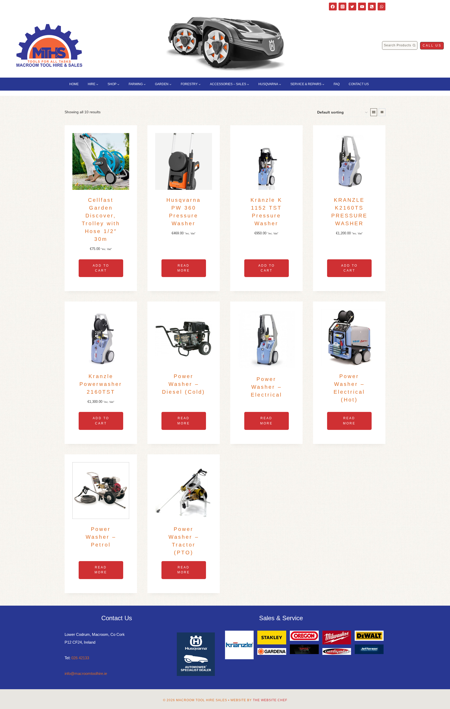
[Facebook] (333, 6)
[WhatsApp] (381, 6)
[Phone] (372, 6)
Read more (183, 268)
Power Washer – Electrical (266, 387)
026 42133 (80, 658)
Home (74, 84)
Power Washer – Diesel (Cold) (183, 384)
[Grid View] (373, 112)
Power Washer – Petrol (101, 537)
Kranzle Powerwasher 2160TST (100, 384)
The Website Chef (270, 700)
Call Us (432, 45)
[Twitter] (352, 6)
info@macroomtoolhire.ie (86, 673)
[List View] (382, 112)
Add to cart (101, 268)
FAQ (337, 84)
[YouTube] (362, 6)
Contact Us (359, 84)
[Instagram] (342, 6)
